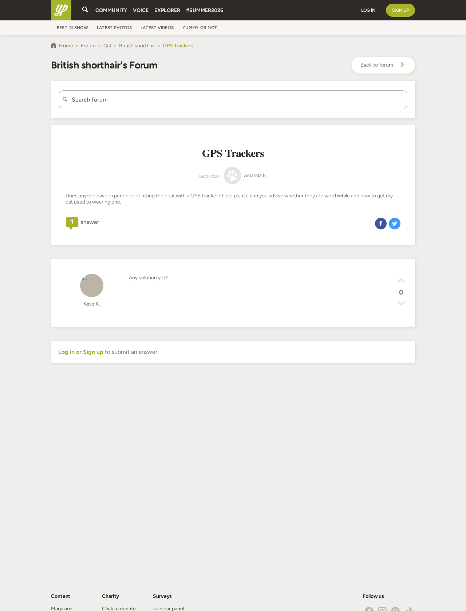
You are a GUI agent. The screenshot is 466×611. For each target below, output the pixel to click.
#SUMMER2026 (204, 10)
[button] (381, 223)
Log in (368, 10)
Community (111, 10)
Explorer (167, 10)
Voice (141, 10)
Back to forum (376, 65)
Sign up (400, 10)
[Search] (85, 10)
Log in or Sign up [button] (80, 351)
